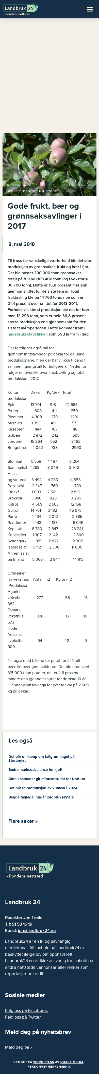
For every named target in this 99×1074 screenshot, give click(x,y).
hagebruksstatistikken (28, 334)
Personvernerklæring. (49, 1066)
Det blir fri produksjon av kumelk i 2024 (42, 788)
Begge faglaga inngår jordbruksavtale (41, 797)
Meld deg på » (18, 1047)
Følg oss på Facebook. (26, 1010)
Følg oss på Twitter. (23, 1017)
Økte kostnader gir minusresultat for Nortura (46, 779)
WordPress (43, 1062)
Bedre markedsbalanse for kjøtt (35, 769)
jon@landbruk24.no (37, 930)
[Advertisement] (49, 78)
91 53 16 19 (22, 924)
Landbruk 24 (28, 8)
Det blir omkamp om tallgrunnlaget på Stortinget (41, 758)
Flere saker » (23, 821)
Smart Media (72, 1062)
